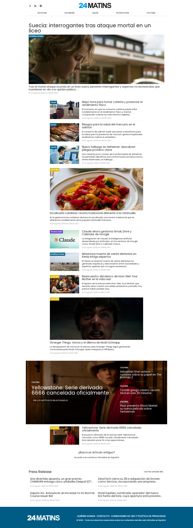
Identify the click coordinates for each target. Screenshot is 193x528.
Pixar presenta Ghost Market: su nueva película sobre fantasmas (139, 408)
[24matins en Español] (45, 519)
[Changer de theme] (40, 6)
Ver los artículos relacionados (50, 400)
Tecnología (122, 12)
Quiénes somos (86, 516)
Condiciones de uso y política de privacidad (138, 516)
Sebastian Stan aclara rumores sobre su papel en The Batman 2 (140, 374)
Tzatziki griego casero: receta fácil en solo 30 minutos (140, 391)
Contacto (103, 516)
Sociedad (70, 12)
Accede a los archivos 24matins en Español (96, 457)
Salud (95, 12)
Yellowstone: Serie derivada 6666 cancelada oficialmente (70, 390)
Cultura (151, 12)
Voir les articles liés (153, 471)
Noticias (42, 12)
